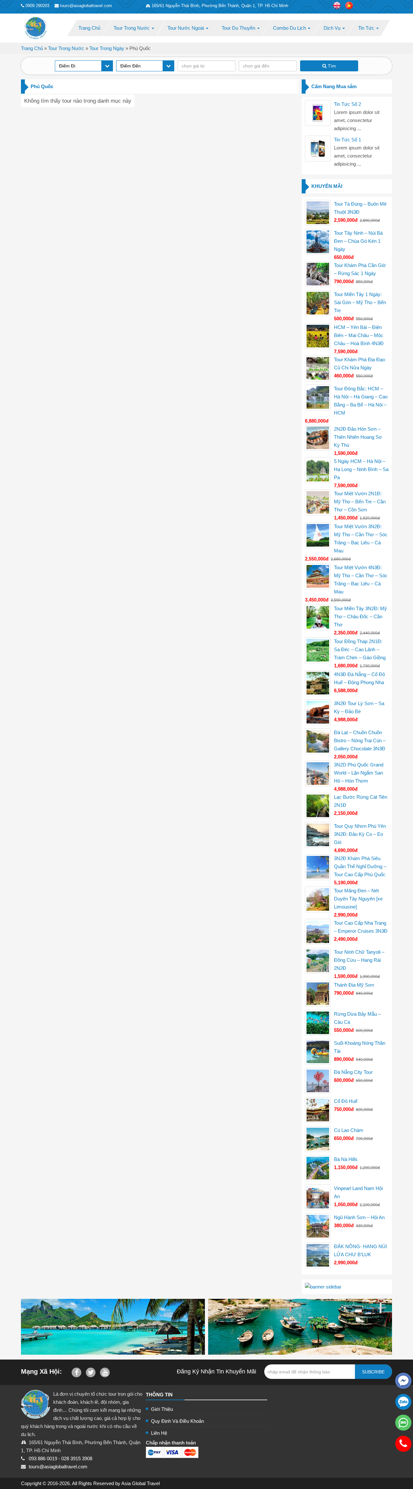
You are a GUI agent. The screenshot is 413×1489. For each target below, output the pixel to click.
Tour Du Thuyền (239, 28)
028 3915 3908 (76, 1458)
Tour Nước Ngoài (186, 28)
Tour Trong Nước (132, 28)
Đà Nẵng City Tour (353, 1072)
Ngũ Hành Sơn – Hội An (359, 1217)
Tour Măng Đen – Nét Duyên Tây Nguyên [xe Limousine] (358, 898)
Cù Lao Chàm (348, 1130)
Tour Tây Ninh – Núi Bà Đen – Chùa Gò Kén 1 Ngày (358, 241)
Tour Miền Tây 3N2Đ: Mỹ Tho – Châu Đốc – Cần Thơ (360, 616)
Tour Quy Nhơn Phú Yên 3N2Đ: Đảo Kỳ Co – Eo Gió (360, 834)
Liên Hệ (159, 1433)
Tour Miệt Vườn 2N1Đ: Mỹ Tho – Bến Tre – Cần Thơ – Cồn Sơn (360, 501)
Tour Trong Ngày (106, 48)
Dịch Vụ (333, 28)
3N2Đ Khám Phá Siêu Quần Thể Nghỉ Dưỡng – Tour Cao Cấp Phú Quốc (360, 866)
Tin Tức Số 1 (347, 139)
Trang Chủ (89, 28)
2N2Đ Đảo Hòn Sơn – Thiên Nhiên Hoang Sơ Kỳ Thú (358, 437)
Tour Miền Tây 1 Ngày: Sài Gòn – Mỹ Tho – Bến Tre (360, 302)
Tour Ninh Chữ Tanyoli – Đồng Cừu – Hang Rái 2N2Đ (359, 960)
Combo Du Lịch (290, 28)
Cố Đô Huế (346, 1101)
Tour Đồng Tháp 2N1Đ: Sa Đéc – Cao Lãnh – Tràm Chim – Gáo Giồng (360, 649)
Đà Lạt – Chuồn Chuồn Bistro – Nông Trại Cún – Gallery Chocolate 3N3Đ (360, 740)
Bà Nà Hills (346, 1159)
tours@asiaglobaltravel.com (58, 1466)
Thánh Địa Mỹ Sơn (354, 985)
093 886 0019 (43, 1458)
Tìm (331, 65)
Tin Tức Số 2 (347, 104)
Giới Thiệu (162, 1409)
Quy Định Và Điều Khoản (177, 1421)
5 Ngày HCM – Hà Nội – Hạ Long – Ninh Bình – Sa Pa (361, 469)
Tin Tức (367, 28)
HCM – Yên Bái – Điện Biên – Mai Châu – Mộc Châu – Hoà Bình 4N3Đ (359, 335)
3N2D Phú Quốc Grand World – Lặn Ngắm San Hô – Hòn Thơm (358, 773)
